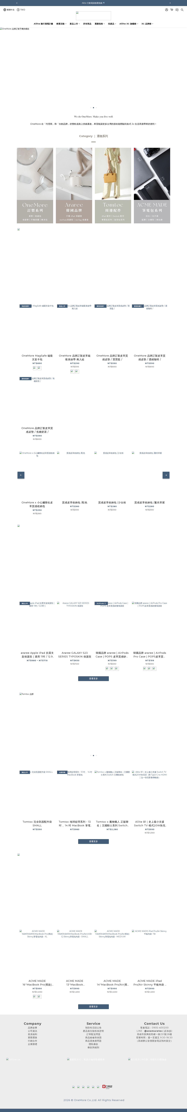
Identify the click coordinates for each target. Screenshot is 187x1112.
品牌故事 (32, 1027)
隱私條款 (93, 1044)
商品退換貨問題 (93, 1041)
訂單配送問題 (93, 1034)
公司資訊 (32, 1031)
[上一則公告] (17, 3)
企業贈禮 (32, 1044)
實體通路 (32, 1037)
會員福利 (32, 1034)
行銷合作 (32, 1041)
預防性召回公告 (93, 1027)
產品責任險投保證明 (93, 1031)
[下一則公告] (170, 3)
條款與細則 (93, 1047)
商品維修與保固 (93, 1037)
